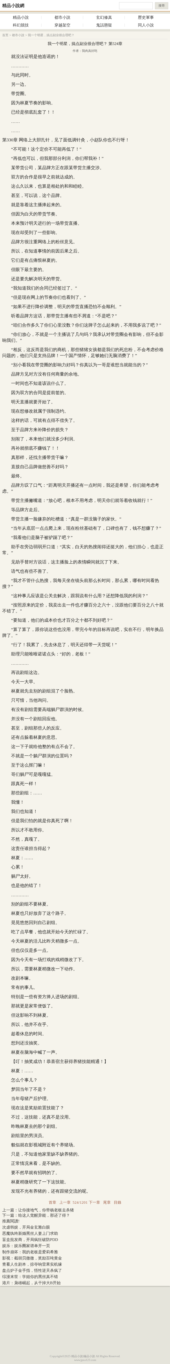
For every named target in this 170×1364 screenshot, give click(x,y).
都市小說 (62, 17)
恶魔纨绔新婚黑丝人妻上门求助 (30, 1233)
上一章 (65, 1202)
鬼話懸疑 (104, 25)
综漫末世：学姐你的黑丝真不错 (30, 1276)
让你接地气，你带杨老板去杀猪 (46, 1210)
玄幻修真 (104, 17)
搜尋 (161, 5)
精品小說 (21, 17)
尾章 (107, 1202)
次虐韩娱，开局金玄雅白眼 (26, 1227)
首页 (5, 35)
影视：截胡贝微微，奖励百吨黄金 (32, 1258)
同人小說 (146, 25)
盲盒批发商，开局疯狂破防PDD (30, 1239)
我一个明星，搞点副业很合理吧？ (51, 35)
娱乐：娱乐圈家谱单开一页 (26, 1246)
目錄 (117, 1202)
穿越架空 (62, 25)
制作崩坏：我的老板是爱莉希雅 (30, 1252)
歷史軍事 (146, 17)
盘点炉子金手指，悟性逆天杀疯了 (32, 1270)
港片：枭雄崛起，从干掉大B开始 (31, 1283)
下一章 (94, 1202)
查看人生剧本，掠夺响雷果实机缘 (32, 1264)
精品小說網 (13, 5)
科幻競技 (21, 25)
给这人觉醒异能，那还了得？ (44, 1215)
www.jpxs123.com (85, 1360)
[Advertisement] (85, 1319)
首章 (52, 1202)
